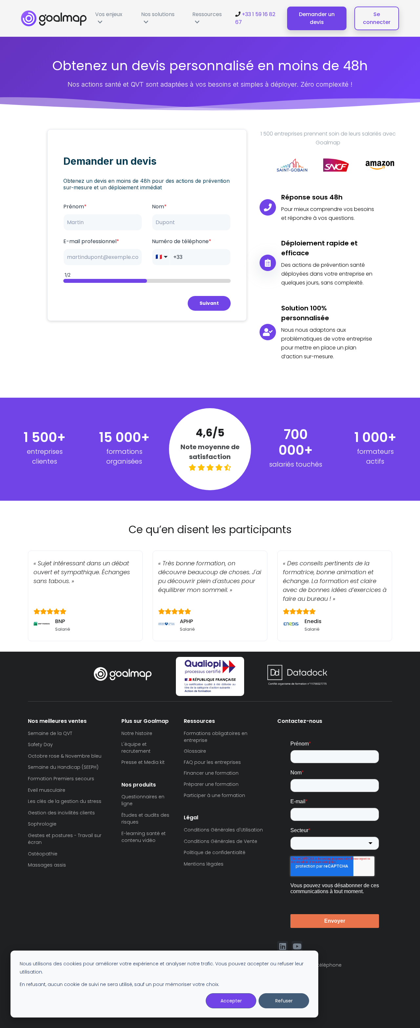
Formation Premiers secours (61, 778)
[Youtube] (297, 946)
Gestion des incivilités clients (61, 812)
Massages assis (47, 865)
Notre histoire (136, 733)
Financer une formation (211, 773)
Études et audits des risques (145, 818)
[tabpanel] (276, 165)
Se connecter (376, 18)
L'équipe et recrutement (136, 747)
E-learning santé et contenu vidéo (143, 837)
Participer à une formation (214, 795)
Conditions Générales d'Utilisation (223, 830)
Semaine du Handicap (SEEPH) (63, 767)
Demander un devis (317, 18)
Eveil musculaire (46, 790)
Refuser (284, 1000)
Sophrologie (42, 824)
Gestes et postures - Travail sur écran (64, 839)
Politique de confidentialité (214, 852)
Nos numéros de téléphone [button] (309, 965)
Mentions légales (203, 864)
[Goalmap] (54, 18)
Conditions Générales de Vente (220, 841)
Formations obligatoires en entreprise (215, 737)
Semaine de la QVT (50, 733)
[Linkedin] (282, 946)
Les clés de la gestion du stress (64, 801)
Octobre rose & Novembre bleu (64, 756)
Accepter (231, 1000)
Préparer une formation (211, 784)
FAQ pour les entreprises (212, 762)
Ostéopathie (42, 853)
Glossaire (195, 751)
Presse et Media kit (143, 762)
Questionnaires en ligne (142, 800)
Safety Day (40, 744)
